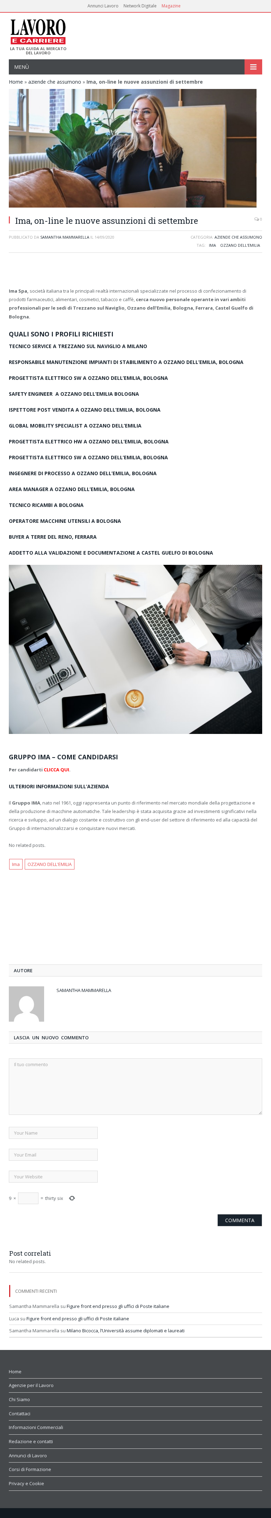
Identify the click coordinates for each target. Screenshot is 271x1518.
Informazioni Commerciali (36, 1427)
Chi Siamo (19, 1399)
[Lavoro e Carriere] (37, 30)
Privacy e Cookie (26, 1483)
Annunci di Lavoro (28, 1455)
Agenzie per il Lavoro (31, 1385)
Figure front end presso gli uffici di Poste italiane (118, 1306)
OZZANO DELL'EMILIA (240, 245)
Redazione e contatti (31, 1441)
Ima (212, 245)
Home (16, 81)
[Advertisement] (135, 270)
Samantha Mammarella (64, 237)
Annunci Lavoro (103, 6)
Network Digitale (140, 6)
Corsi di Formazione (30, 1469)
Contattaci (19, 1413)
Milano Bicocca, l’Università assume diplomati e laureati (126, 1330)
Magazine (171, 6)
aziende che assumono (54, 81)
